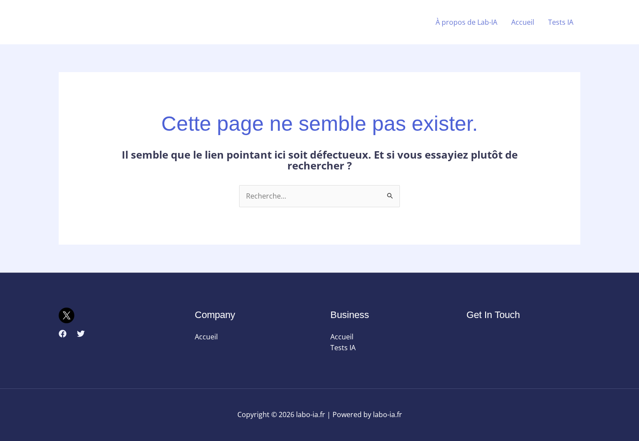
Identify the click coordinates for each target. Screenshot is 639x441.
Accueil (522, 22)
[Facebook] (63, 334)
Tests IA (560, 22)
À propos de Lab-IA (466, 22)
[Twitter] (81, 334)
